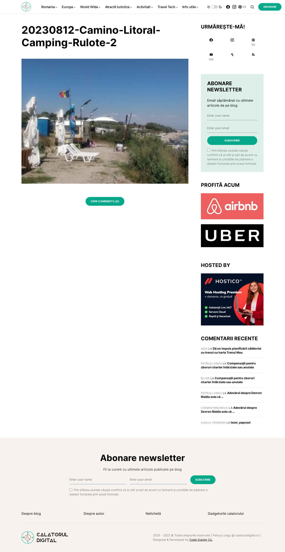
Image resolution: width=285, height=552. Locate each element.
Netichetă (153, 513)
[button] (214, 7)
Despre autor (94, 513)
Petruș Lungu (211, 363)
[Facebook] (228, 7)
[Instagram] (234, 7)
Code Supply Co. (201, 539)
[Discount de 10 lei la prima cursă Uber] (232, 235)
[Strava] (232, 57)
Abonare (269, 6)
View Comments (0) (105, 201)
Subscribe (232, 140)
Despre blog (31, 513)
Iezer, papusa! (241, 422)
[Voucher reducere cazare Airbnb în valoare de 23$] (232, 206)
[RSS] (253, 57)
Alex (204, 348)
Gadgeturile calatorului (226, 513)
